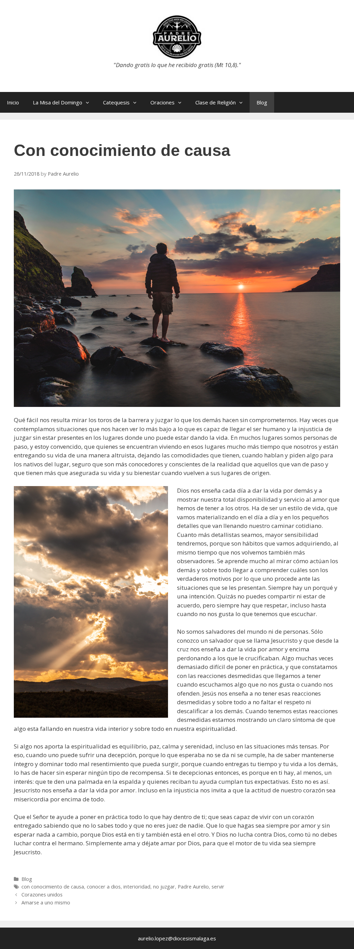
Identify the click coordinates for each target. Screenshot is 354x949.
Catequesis (116, 102)
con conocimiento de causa (52, 886)
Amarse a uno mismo (45, 902)
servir (218, 886)
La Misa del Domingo (57, 102)
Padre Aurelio (193, 886)
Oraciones (162, 102)
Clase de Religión (215, 102)
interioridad (136, 886)
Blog (262, 102)
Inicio (13, 102)
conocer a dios (104, 886)
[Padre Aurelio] (177, 36)
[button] (89, 102)
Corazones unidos (42, 894)
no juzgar (164, 886)
